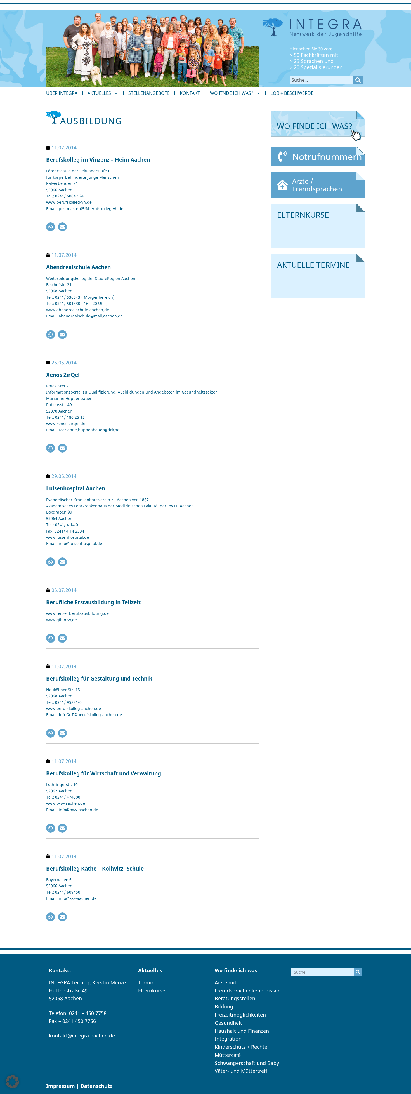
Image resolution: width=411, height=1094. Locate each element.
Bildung (224, 1006)
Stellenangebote (149, 93)
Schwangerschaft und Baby (247, 1063)
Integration (228, 1038)
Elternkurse (151, 990)
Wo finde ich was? (231, 93)
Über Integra (61, 93)
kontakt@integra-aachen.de (82, 1035)
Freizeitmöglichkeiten (240, 1014)
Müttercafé (228, 1054)
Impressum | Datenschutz (79, 1086)
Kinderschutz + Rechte (241, 1046)
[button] (50, 226)
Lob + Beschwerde (292, 93)
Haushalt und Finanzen (242, 1030)
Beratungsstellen (235, 998)
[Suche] (358, 80)
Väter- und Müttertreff (241, 1070)
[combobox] (321, 80)
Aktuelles (99, 93)
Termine (147, 982)
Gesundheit (228, 1022)
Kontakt (190, 93)
